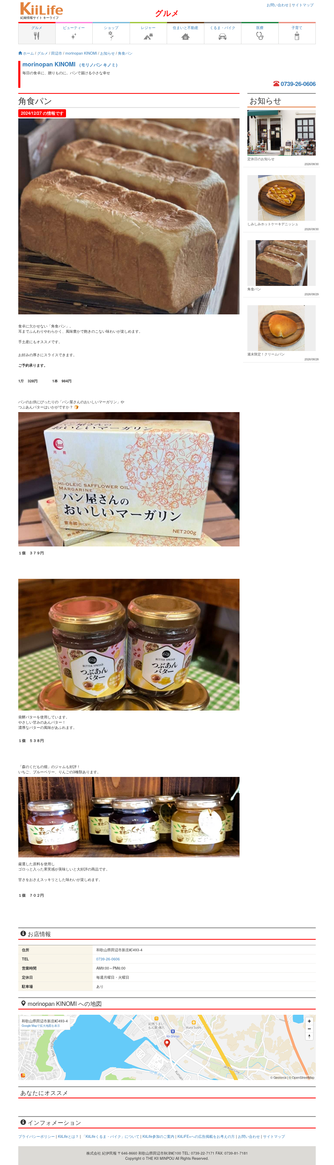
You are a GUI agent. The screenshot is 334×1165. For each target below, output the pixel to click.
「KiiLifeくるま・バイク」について (110, 1136)
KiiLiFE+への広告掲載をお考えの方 (206, 1136)
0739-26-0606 (298, 83)
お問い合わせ (278, 4)
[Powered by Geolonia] (23, 1075)
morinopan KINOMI (71, 64)
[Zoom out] (309, 1029)
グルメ (167, 12)
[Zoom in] (309, 1021)
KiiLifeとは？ (68, 1136)
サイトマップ (303, 4)
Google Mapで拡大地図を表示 (41, 1025)
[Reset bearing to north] (309, 1036)
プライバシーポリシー (36, 1136)
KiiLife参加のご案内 (158, 1136)
